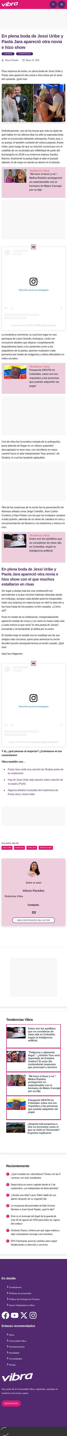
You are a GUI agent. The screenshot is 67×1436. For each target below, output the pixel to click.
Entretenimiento (25, 54)
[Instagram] (33, 1315)
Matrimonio (19, 848)
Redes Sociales (46, 848)
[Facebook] (5, 1315)
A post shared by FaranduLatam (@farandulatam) (33, 742)
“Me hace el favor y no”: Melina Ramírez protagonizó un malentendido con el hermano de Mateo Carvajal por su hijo (45, 182)
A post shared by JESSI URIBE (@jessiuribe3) (33, 325)
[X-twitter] (24, 1315)
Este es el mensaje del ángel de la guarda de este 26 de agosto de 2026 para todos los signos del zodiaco (35, 1220)
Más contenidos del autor (33, 920)
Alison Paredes (12, 60)
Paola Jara (32, 848)
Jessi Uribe (7, 848)
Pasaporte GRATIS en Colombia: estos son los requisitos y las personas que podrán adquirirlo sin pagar (44, 378)
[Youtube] (15, 1315)
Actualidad (8, 54)
